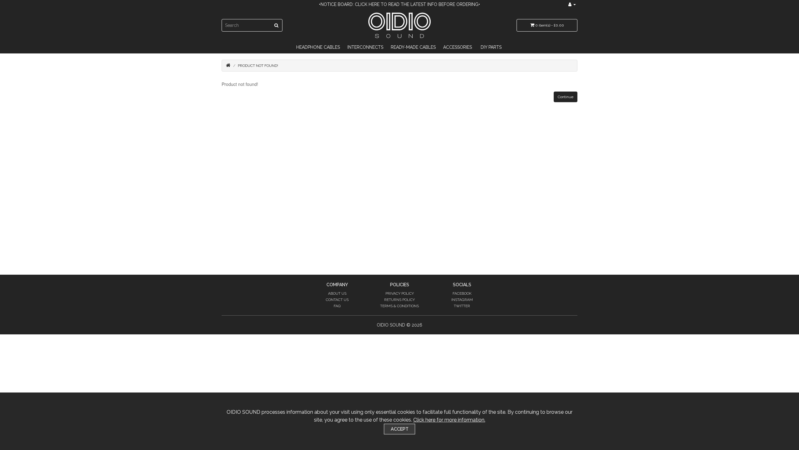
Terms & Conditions (399, 306)
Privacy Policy (399, 293)
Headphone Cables (318, 47)
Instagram (462, 300)
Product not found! (258, 65)
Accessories (457, 47)
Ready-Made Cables (413, 47)
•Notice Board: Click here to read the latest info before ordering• (399, 4)
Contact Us (337, 300)
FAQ (337, 306)
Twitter (462, 306)
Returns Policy (399, 300)
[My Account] (572, 4)
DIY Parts (491, 47)
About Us (337, 293)
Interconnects (365, 47)
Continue (565, 97)
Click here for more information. (449, 420)
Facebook (462, 293)
